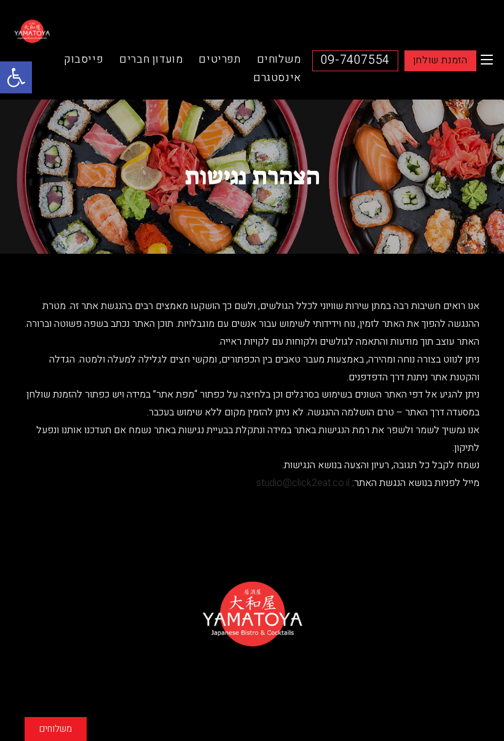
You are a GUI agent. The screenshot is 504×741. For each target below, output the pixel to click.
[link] (16, 77)
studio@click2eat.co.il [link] (303, 483)
